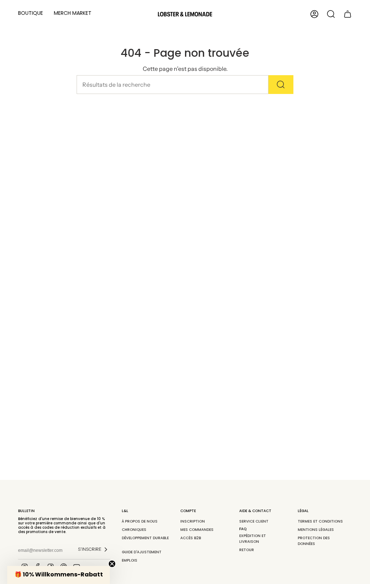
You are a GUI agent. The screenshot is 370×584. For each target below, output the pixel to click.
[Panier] (347, 14)
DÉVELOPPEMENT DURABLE (145, 540)
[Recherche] (280, 84)
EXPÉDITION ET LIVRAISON (252, 538)
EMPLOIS (129, 560)
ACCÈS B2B (190, 538)
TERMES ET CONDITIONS (321, 521)
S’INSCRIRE (90, 549)
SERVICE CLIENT (254, 521)
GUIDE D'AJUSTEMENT (142, 552)
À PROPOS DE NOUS (140, 521)
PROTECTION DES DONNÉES (314, 540)
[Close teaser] (112, 563)
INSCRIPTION (192, 521)
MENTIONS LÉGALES (316, 529)
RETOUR (246, 550)
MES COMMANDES (197, 529)
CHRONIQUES (134, 529)
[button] (30, 14)
